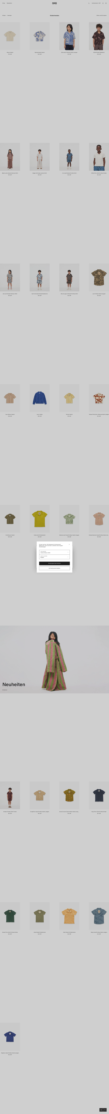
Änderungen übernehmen (54, 563)
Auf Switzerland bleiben (54, 568)
